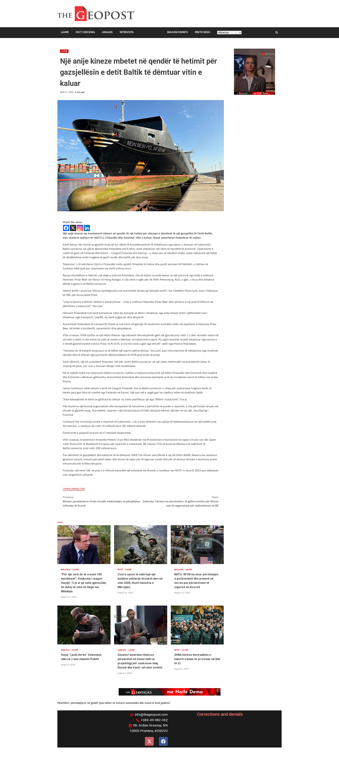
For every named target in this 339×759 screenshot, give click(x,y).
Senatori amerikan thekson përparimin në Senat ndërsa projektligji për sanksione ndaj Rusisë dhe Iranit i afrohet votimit (140, 625)
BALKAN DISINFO (177, 32)
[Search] (276, 32)
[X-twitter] (149, 741)
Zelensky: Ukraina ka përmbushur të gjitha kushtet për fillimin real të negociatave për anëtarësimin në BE (180, 501)
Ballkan (66, 570)
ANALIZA (107, 32)
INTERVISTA (127, 32)
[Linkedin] (87, 228)
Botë (120, 570)
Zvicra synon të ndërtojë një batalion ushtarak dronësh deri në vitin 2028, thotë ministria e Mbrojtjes (140, 544)
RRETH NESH (202, 32)
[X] (73, 228)
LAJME (65, 32)
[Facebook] (66, 228)
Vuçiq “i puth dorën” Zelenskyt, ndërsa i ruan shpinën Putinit (84, 625)
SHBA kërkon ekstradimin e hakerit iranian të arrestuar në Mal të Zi (197, 625)
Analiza (65, 650)
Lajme (64, 51)
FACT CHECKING (85, 32)
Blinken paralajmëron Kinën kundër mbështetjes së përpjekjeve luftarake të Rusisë (101, 501)
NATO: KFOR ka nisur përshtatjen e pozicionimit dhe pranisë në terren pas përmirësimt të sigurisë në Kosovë (197, 544)
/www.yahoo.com (74, 488)
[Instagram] (80, 228)
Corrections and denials (220, 714)
